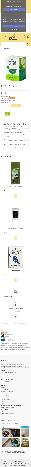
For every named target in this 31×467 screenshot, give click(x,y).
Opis (3, 108)
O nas (2, 403)
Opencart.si (24, 465)
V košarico (17, 106)
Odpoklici (3, 401)
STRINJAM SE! (14, 9)
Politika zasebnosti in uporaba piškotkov (11, 405)
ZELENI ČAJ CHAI (7, 48)
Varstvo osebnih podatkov (7, 413)
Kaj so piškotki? (13, 13)
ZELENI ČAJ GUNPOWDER (16, 186)
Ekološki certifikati (5, 399)
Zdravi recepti (4, 409)
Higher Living (13, 100)
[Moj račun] (25, 36)
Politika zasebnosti (7, 463)
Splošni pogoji (4, 451)
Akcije (2, 415)
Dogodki (3, 411)
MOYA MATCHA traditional (15, 228)
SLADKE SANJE (15, 270)
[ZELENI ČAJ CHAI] (15, 68)
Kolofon (23, 452)
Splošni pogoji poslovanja (7, 407)
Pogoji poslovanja (17, 463)
